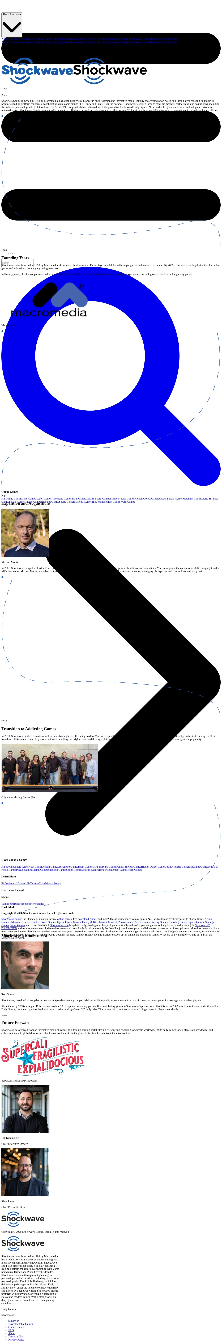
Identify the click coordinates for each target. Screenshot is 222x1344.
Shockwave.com (59, 925)
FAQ (11, 1330)
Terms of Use (29, 38)
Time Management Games (106, 501)
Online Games (16, 1327)
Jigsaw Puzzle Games (171, 498)
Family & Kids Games (122, 498)
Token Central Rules (145, 38)
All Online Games (11, 498)
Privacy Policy (45, 38)
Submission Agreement (121, 38)
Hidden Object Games (146, 498)
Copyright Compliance (65, 38)
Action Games (44, 498)
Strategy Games (83, 501)
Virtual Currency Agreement (93, 38)
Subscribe (13, 1320)
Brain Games (78, 498)
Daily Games (28, 498)
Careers (160, 38)
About (11, 1333)
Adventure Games (61, 498)
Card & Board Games (98, 498)
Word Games (127, 501)
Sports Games (66, 501)
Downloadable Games (20, 1324)
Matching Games (192, 498)
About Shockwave (11, 38)
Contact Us (171, 38)
